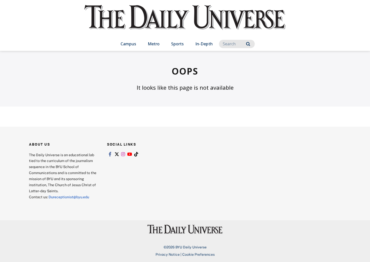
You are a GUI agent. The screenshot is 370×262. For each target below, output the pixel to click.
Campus (128, 44)
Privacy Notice (168, 254)
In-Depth (204, 44)
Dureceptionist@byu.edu (69, 197)
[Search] (248, 44)
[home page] (185, 22)
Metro (154, 44)
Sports (177, 44)
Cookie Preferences (198, 254)
